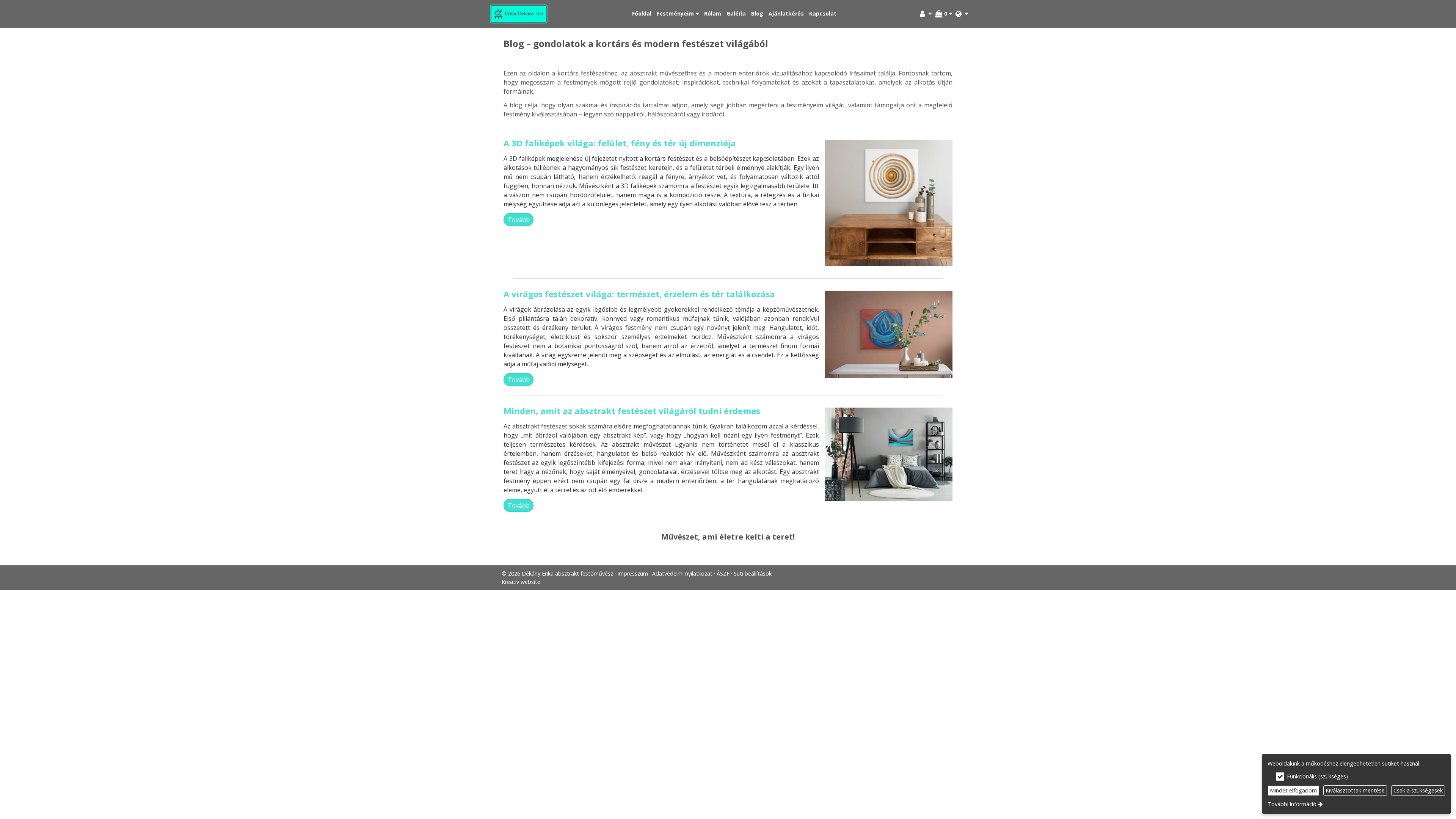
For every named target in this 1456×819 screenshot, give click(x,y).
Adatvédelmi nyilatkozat (682, 573)
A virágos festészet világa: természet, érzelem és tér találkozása (639, 294)
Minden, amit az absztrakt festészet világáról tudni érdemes (632, 410)
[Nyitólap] (518, 14)
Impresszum (632, 573)
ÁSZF (723, 573)
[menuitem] (518, 14)
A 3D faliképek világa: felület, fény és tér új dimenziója (620, 143)
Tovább (519, 219)
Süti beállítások (753, 573)
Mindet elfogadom (1293, 790)
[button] (962, 14)
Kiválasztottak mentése (1355, 790)
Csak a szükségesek (1418, 790)
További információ (1292, 804)
